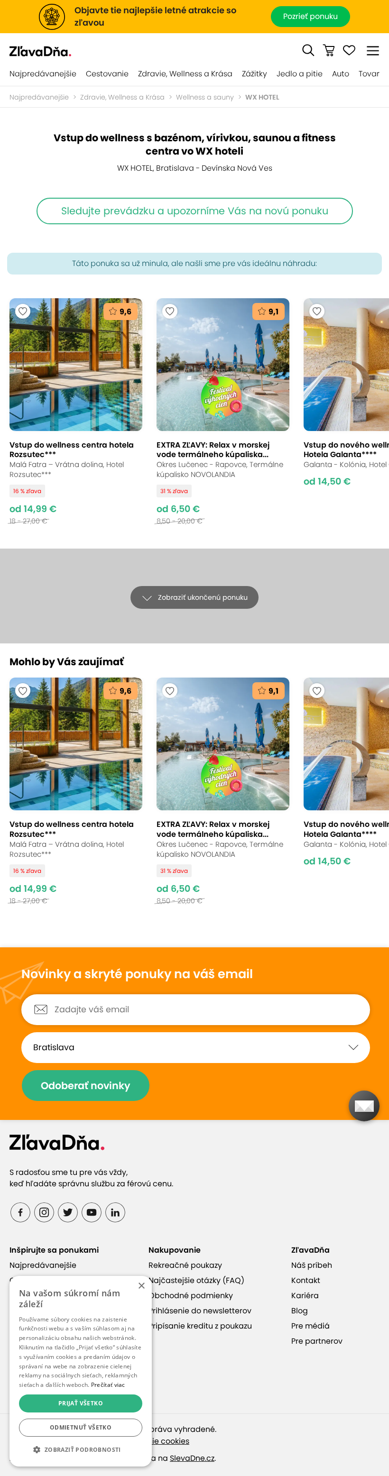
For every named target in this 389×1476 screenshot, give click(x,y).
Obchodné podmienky (190, 1295)
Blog (299, 1310)
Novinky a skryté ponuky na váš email (137, 974)
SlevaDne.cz (192, 1458)
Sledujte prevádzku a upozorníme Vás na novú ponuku (194, 211)
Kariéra (305, 1295)
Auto (340, 73)
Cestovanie (107, 73)
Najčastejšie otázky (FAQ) (196, 1280)
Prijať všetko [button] (80, 1403)
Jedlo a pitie (300, 73)
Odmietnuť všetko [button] (80, 1427)
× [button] (141, 1286)
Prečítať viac (108, 1385)
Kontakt (305, 1280)
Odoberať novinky (85, 1085)
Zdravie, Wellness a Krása (185, 73)
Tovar (369, 73)
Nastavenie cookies (152, 1441)
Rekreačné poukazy (185, 1265)
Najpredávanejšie (42, 73)
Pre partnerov (317, 1341)
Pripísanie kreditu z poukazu (200, 1325)
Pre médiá (310, 1325)
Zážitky (254, 73)
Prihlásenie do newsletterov (199, 1310)
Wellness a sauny (205, 97)
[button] (308, 50)
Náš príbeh (311, 1265)
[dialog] (80, 1371)
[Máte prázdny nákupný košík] (328, 50)
